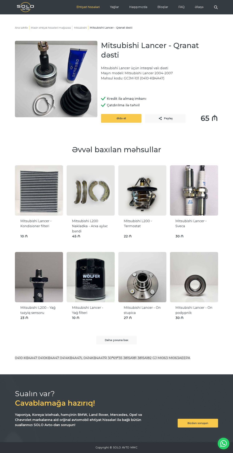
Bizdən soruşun (197, 423)
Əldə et (121, 118)
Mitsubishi (80, 27)
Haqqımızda (138, 7)
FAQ (181, 7)
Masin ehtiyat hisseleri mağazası (51, 27)
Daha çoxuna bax (116, 340)
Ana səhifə (21, 27)
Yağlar (114, 7)
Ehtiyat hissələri (88, 7)
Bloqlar (162, 7)
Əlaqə (199, 7)
